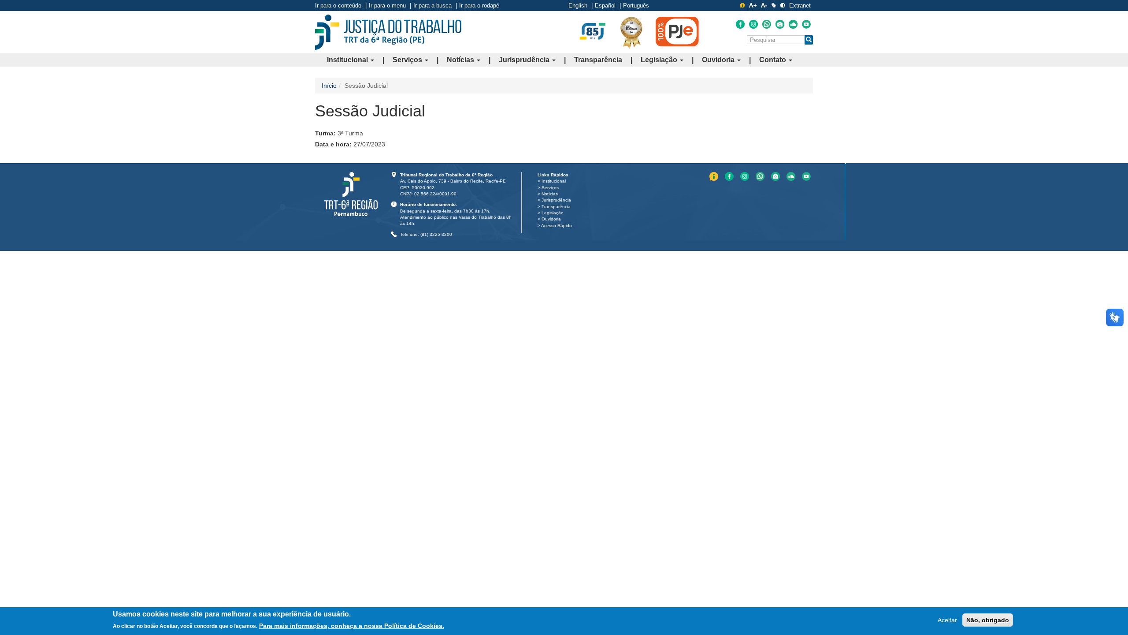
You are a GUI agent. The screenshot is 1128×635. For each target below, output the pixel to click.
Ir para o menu (387, 5)
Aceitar (947, 620)
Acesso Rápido (556, 225)
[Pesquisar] (809, 40)
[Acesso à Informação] (742, 5)
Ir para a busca (432, 5)
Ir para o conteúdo (338, 5)
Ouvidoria (719, 60)
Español (605, 5)
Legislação (660, 60)
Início (329, 85)
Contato (773, 60)
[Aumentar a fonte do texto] (753, 5)
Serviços (408, 60)
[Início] (388, 32)
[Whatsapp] (766, 24)
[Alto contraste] (782, 5)
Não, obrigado (987, 620)
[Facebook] (740, 24)
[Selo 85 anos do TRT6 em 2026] (593, 31)
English (577, 5)
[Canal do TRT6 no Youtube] (806, 24)
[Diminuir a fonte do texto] (764, 5)
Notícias (461, 60)
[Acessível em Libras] (774, 5)
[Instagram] (753, 24)
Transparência (598, 60)
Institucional (348, 60)
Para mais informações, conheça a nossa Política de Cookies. (351, 625)
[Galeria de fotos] (780, 24)
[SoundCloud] (793, 24)
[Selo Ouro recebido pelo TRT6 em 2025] (631, 32)
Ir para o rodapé (479, 5)
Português (636, 5)
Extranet (800, 5)
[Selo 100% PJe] (678, 31)
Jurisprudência (525, 60)
